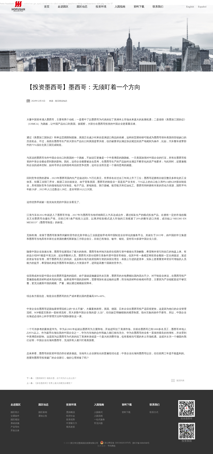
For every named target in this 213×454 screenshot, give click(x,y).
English (190, 6)
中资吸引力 (71, 423)
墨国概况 (70, 412)
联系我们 (158, 6)
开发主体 (15, 430)
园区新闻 (42, 412)
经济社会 (70, 416)
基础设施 (15, 423)
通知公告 (42, 416)
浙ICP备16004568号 (140, 443)
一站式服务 (99, 419)
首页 (46, 6)
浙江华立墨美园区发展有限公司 (85, 443)
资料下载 (139, 6)
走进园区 (63, 6)
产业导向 (15, 427)
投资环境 (101, 6)
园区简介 (15, 412)
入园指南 (120, 6)
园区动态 (82, 6)
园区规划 (15, 419)
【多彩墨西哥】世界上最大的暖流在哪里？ (54, 383)
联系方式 (154, 412)
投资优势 (70, 419)
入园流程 (98, 416)
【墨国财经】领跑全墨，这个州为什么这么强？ (56, 378)
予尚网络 (111, 446)
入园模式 (98, 412)
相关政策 (70, 427)
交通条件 (15, 416)
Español (202, 6)
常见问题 (98, 423)
